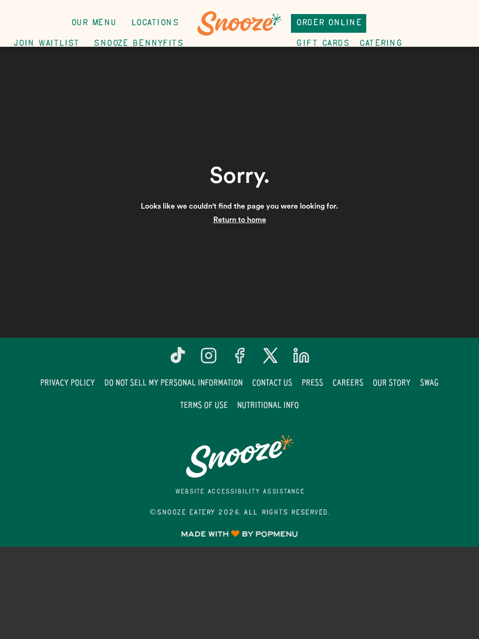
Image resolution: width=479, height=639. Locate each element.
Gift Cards (322, 44)
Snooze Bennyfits (138, 44)
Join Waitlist (46, 44)
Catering (380, 44)
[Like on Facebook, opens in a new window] (239, 359)
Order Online (329, 23)
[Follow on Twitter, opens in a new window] (270, 359)
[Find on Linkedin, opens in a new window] (301, 359)
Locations (155, 23)
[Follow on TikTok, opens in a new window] (177, 359)
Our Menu (93, 23)
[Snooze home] (239, 23)
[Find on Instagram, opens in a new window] (208, 359)
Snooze (239, 457)
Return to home (239, 220)
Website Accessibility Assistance (240, 492)
